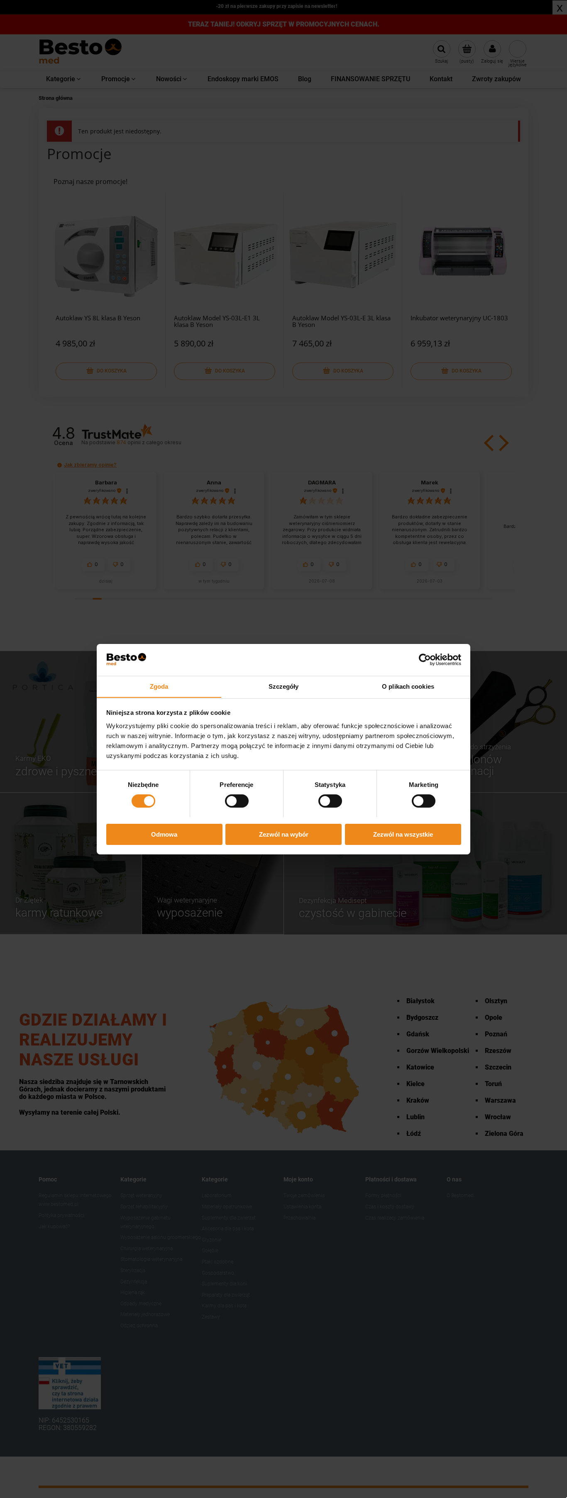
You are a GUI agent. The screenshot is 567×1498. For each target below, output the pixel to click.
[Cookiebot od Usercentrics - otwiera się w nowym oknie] (425, 659)
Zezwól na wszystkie (403, 833)
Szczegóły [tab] (284, 686)
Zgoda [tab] (159, 686)
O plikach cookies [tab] (408, 686)
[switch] (237, 801)
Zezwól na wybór (283, 833)
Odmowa (164, 833)
